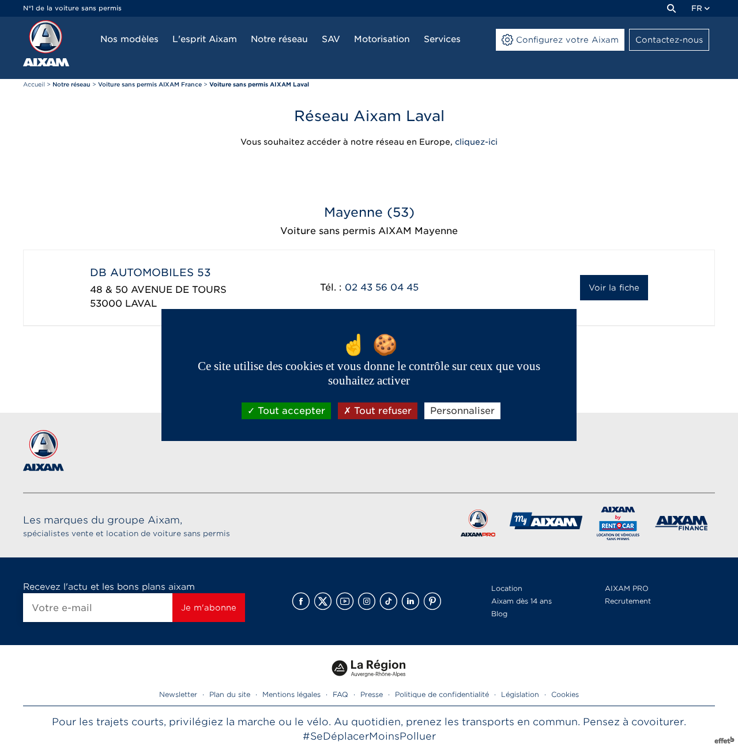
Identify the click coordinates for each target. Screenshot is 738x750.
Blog (499, 613)
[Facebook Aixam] (301, 601)
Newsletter (178, 694)
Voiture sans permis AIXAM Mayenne (369, 230)
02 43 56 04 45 (382, 287)
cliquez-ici (476, 141)
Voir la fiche (614, 287)
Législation (520, 694)
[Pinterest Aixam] (432, 601)
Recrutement (628, 601)
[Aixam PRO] (477, 525)
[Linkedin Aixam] (410, 601)
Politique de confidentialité (442, 694)
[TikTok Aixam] (388, 601)
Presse (371, 694)
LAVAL (141, 303)
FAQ (340, 694)
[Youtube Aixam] (344, 601)
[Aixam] (46, 43)
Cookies (565, 694)
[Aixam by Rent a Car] (618, 525)
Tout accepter (290, 410)
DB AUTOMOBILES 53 (150, 272)
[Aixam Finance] (681, 525)
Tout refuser (381, 410)
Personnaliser (462, 410)
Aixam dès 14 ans (521, 601)
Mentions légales (291, 694)
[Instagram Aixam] (366, 601)
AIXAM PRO (627, 588)
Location (506, 588)
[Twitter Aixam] (323, 601)
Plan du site (229, 694)
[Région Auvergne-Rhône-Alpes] (369, 681)
